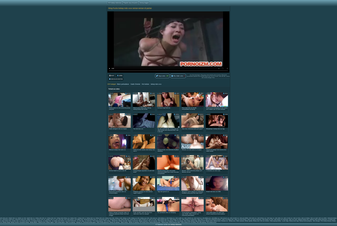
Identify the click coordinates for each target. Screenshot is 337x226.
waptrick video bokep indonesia (318, 219)
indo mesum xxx (224, 218)
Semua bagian (144, 3)
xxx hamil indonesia (70, 221)
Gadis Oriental (135, 84)
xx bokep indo (331, 219)
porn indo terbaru (69, 219)
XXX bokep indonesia (114, 3)
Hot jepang (170, 221)
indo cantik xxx (179, 218)
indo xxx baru (297, 218)
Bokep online (209, 221)
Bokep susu (232, 221)
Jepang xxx (79, 222)
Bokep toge (194, 221)
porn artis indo (60, 219)
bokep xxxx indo (144, 218)
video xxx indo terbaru (240, 219)
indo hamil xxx (198, 218)
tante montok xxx (143, 219)
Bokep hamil (201, 221)
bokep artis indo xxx (41, 218)
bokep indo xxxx (156, 84)
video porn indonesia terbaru (213, 219)
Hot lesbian (145, 84)
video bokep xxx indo (175, 219)
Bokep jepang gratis (155, 222)
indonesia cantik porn (8, 219)
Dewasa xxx (224, 221)
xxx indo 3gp (80, 221)
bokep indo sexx (51, 218)
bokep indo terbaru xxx (63, 218)
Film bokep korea (211, 222)
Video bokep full (185, 222)
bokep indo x (73, 218)
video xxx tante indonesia (254, 219)
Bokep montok (15, 222)
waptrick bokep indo (303, 219)
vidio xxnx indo (293, 219)
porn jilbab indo (79, 219)
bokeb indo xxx (13, 218)
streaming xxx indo (115, 219)
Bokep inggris (50, 222)
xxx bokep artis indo (24, 221)
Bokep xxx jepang (134, 222)
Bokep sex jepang (115, 222)
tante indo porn (125, 219)
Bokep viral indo (123, 221)
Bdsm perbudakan (123, 84)
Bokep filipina (34, 222)
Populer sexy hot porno (130, 3)
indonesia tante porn (21, 219)
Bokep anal (256, 221)
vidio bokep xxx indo (267, 219)
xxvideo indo (15, 221)
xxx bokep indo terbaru (58, 221)
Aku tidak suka (178, 76)
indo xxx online (322, 218)
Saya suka (161, 76)
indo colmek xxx (188, 218)
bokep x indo (118, 218)
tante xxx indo (152, 219)
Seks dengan (316, 221)
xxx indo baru (88, 221)
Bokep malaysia (143, 221)
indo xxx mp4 (314, 218)
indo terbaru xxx (261, 218)
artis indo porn (4, 218)
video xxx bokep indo (228, 219)
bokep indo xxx (91, 218)
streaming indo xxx (104, 219)
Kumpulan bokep (24, 222)
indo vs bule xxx (288, 218)
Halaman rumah (162, 224)
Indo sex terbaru (264, 221)
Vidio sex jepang (178, 221)
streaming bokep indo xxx (91, 219)
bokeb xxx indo (22, 218)
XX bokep (193, 222)
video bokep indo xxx (163, 219)
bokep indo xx (82, 218)
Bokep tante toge (294, 221)
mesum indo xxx (40, 219)
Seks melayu (107, 221)
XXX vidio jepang (201, 222)
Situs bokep (187, 221)
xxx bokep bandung (36, 221)
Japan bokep (124, 222)
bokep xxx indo (135, 218)
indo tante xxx (253, 218)
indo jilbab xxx (215, 218)
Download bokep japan (89, 222)
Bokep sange (6, 222)
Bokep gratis (165, 222)
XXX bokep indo (162, 221)
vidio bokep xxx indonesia (281, 219)
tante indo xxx (134, 219)
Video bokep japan (59, 222)
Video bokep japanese (103, 222)
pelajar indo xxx (50, 219)
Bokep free (115, 221)
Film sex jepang (152, 221)
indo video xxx (279, 218)
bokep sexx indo (109, 218)
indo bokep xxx (170, 218)
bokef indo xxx (31, 218)
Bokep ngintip (248, 221)
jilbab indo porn (31, 219)
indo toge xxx (270, 218)
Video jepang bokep (275, 221)
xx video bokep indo (5, 221)
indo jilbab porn (206, 218)
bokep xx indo (127, 218)
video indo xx (201, 219)
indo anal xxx (153, 218)
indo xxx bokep (305, 218)
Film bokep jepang (98, 221)
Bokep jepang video (174, 222)
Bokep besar (217, 221)
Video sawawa (240, 221)
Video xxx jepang (70, 222)
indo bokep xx (162, 218)
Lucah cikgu (285, 221)
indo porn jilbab (244, 218)
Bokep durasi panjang (306, 221)
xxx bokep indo (47, 221)
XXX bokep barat (144, 222)
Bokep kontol (42, 222)
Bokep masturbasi (133, 221)
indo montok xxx (234, 218)
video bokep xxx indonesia (189, 219)
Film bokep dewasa (326, 221)
